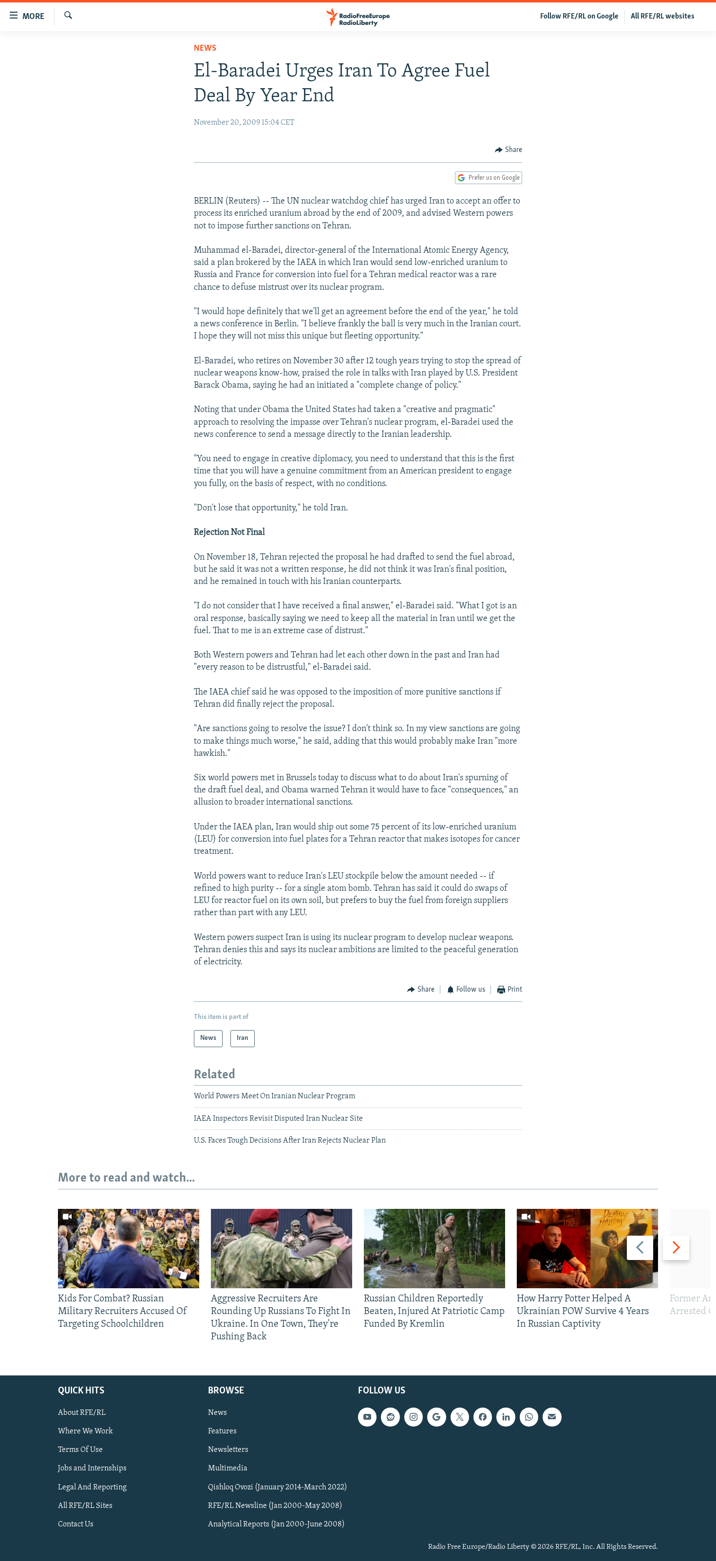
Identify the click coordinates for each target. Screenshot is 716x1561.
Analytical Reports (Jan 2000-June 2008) (276, 1524)
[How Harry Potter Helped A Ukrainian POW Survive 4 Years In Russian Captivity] (587, 1248)
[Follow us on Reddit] (390, 1417)
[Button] (508, 150)
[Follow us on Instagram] (413, 1417)
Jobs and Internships (92, 1468)
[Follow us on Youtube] (367, 1417)
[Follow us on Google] (436, 1417)
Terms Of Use (80, 1450)
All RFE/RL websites (663, 16)
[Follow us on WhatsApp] (529, 1417)
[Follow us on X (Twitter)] (460, 1417)
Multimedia (227, 1468)
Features (222, 1431)
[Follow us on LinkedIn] (505, 1417)
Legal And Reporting (92, 1487)
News (205, 48)
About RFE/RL (82, 1413)
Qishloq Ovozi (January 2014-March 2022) (277, 1487)
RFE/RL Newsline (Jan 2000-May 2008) (275, 1505)
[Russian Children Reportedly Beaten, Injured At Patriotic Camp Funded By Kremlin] (434, 1248)
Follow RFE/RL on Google (579, 16)
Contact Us (76, 1524)
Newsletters (228, 1450)
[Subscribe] (552, 1417)
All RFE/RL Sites (85, 1505)
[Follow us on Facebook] (482, 1417)
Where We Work (85, 1431)
